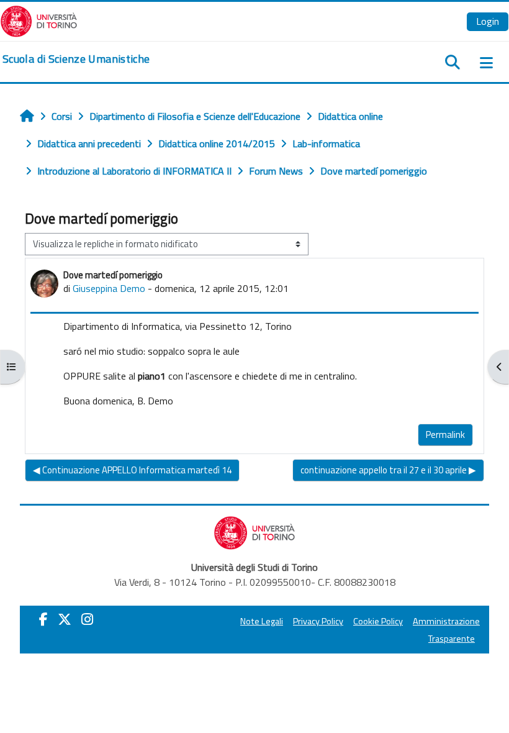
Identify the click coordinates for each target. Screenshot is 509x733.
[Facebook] (43, 619)
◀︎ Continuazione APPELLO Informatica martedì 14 (132, 470)
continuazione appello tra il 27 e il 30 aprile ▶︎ (388, 470)
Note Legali (261, 621)
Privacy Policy (318, 621)
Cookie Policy (378, 621)
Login (487, 21)
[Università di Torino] (39, 19)
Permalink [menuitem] (445, 434)
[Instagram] (87, 619)
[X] (64, 619)
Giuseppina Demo (109, 288)
